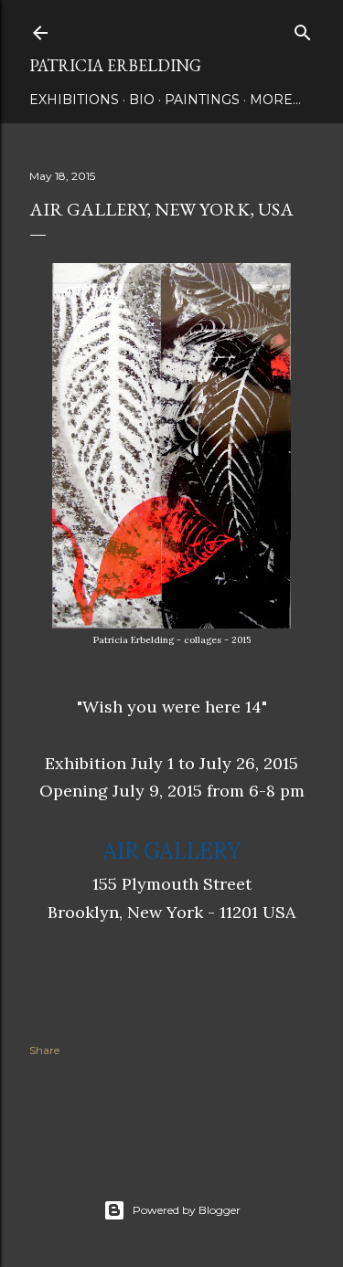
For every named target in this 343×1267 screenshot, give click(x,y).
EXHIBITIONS (74, 99)
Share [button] (44, 1050)
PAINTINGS (202, 99)
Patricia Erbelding (115, 65)
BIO (142, 99)
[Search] (303, 29)
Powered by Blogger (187, 1210)
